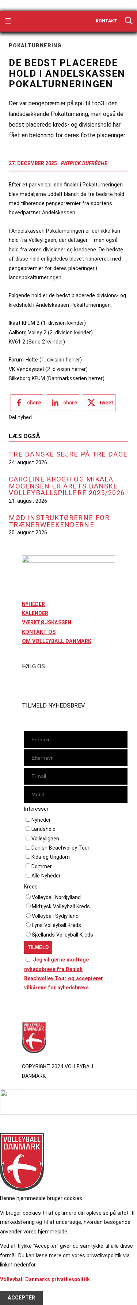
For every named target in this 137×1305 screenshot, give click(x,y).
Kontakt (106, 20)
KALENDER (35, 613)
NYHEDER (33, 604)
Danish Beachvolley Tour (60, 848)
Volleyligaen (45, 838)
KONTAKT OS (39, 632)
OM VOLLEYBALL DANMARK (56, 641)
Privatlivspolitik (41, 1008)
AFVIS (15, 1288)
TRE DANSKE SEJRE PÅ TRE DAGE (68, 454)
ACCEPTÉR (21, 1298)
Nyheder (41, 820)
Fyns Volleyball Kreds (56, 925)
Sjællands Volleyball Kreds (62, 935)
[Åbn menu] (8, 21)
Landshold (43, 829)
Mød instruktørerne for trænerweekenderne (59, 521)
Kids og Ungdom (50, 857)
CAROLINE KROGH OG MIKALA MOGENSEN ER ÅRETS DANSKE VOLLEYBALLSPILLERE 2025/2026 (67, 486)
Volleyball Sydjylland (55, 916)
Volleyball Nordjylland (56, 897)
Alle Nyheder (46, 876)
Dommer (41, 866)
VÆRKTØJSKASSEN (46, 622)
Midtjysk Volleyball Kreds (61, 906)
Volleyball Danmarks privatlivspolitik (45, 1279)
